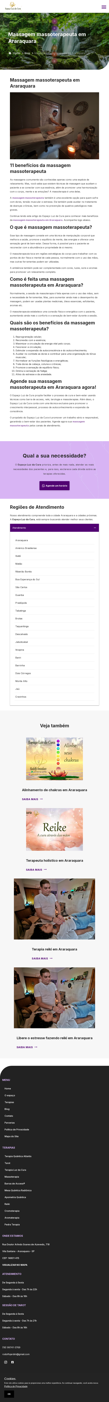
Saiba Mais (30, 799)
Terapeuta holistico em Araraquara (54, 860)
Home (16, 53)
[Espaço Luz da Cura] (12, 6)
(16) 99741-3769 (11, 1347)
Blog (27, 53)
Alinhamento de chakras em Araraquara (54, 790)
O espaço (10, 1095)
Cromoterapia (12, 1210)
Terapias (9, 1102)
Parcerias (10, 1122)
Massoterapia (12, 1176)
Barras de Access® (15, 1183)
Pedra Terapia (12, 1224)
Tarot (7, 1163)
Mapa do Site (12, 1136)
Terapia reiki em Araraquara (54, 949)
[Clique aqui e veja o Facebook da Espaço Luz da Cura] (5, 1362)
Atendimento (19, 527)
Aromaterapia (12, 1217)
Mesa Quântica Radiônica (18, 1190)
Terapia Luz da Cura (15, 1169)
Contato (9, 1115)
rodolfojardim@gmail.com (16, 1354)
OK (9, 1394)
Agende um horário (56, 485)
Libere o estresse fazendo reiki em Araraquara (55, 1038)
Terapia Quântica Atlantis (18, 1156)
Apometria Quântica (15, 1197)
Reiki (7, 1204)
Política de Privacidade (17, 1129)
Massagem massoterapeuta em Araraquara (59, 53)
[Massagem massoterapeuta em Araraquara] (104, 6)
